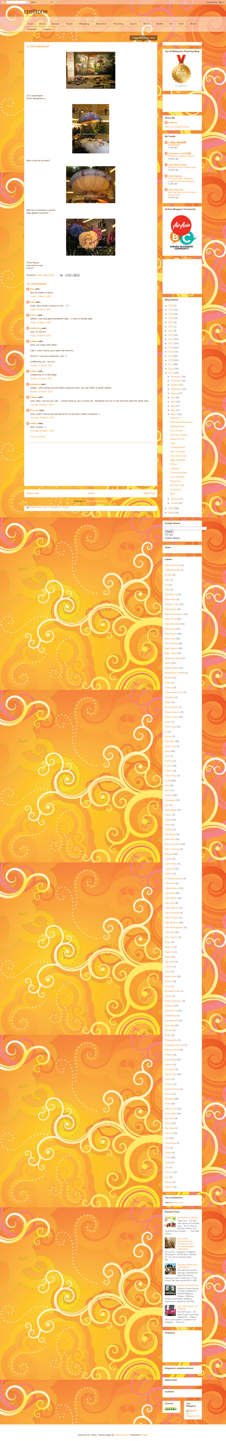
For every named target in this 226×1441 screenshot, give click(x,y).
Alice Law (34, 410)
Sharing (168, 1094)
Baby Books (170, 609)
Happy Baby (171, 810)
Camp (168, 682)
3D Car (173, 464)
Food (30, 23)
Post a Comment (37, 436)
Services (169, 1084)
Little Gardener (172, 912)
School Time (171, 1074)
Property (31, 29)
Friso (167, 785)
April (173, 410)
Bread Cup (175, 481)
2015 (171, 351)
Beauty (55, 23)
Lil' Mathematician (173, 878)
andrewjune (35, 384)
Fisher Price (170, 775)
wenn (32, 289)
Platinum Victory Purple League (182, 167)
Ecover (168, 736)
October (175, 385)
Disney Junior (171, 717)
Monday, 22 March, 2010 (41, 392)
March (174, 414)
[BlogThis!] (69, 275)
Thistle (168, 1152)
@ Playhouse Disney (188, 1217)
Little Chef (170, 903)
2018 (171, 339)
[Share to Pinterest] (78, 275)
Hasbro (168, 815)
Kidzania (169, 854)
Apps (167, 580)
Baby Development (174, 614)
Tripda (168, 1162)
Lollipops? (175, 468)
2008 (171, 512)
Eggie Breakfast (178, 460)
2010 (171, 373)
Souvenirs (169, 1118)
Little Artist (170, 893)
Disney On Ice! (177, 439)
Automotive (170, 599)
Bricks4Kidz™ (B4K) (174, 673)
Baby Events (171, 633)
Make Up (169, 952)
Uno (167, 1177)
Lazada (168, 859)
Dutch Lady (170, 726)
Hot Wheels (170, 834)
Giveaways (170, 800)
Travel (69, 23)
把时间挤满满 (174, 145)
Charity (168, 687)
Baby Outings (171, 643)
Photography (171, 1040)
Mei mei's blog (177, 485)
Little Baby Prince (177, 165)
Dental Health (171, 707)
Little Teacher (171, 937)
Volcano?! (175, 418)
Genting (168, 795)
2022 (171, 322)
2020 (171, 331)
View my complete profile (177, 126)
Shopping (84, 23)
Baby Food (170, 638)
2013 (171, 360)
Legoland (169, 868)
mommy (169, 966)
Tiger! (173, 443)
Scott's (168, 1079)
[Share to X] (72, 275)
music (167, 986)
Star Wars (169, 1128)
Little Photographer (174, 927)
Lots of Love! (176, 430)
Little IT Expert (172, 917)
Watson (168, 1182)
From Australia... (178, 477)
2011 (170, 368)
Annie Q (33, 315)
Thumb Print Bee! (178, 472)
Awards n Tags (172, 604)
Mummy (169, 981)
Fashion (169, 761)
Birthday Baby (171, 668)
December (176, 376)
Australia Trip (171, 594)
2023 (171, 318)
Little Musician (172, 922)
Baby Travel (170, 653)
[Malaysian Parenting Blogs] (181, 87)
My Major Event (172, 991)
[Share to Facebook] (75, 275)
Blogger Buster (178, 1202)
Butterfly (169, 677)
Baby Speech (171, 648)
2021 (171, 326)
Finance (47, 29)
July (173, 397)
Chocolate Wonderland (181, 422)
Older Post (149, 493)
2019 (171, 335)
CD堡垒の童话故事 (177, 142)
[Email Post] (61, 275)
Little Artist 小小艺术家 (179, 153)
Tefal (167, 1147)
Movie (193, 23)
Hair (167, 805)
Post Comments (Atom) (96, 501)
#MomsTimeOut (172, 565)
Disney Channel (172, 712)
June (173, 401)
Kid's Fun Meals (172, 844)
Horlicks (168, 829)
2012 (171, 364)
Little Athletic (171, 898)
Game (168, 790)
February (175, 499)
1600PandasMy (172, 570)
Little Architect (171, 888)
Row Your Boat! (177, 451)
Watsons (169, 1187)
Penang (168, 1030)
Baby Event (170, 628)
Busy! (173, 493)
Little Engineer (172, 908)
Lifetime (168, 873)
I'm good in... (176, 489)
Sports (133, 23)
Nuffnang (169, 1005)
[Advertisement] (91, 464)
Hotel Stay (170, 839)
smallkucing (35, 328)
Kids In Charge (172, 849)
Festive (168, 766)
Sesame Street (172, 1089)
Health (159, 23)
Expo (167, 756)
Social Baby (170, 1113)
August (174, 393)
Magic (168, 942)
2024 (171, 314)
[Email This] (66, 275)
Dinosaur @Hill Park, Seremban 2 (188, 1265)
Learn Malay (171, 863)
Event (43, 23)
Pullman (169, 1064)
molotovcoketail (122, 1435)
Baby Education (172, 624)
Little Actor (170, 883)
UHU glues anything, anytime (181, 156)
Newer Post (32, 493)
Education (101, 23)
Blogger (144, 1435)
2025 (171, 309)
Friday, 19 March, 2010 (40, 296)
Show (146, 23)
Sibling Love (171, 1108)
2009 (171, 508)
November (176, 380)
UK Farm (169, 1172)
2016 (171, 347)
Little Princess (175, 189)
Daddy (168, 702)
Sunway (168, 1133)
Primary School (172, 1049)
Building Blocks (177, 426)
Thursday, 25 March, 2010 (42, 418)
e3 (166, 731)
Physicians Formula (174, 1045)
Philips (168, 1035)
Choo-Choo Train (178, 456)
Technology (170, 1143)
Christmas (170, 697)
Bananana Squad (173, 658)
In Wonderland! (177, 447)
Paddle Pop (170, 1015)
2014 (171, 356)
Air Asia (168, 575)
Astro (167, 589)
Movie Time (170, 976)
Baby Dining (170, 619)
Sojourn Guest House (188, 1285)
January (175, 503)
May (173, 406)
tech (181, 23)
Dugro (168, 721)
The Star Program (179, 434)
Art (170, 23)
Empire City (170, 746)
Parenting (118, 23)
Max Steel (169, 961)
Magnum (169, 947)
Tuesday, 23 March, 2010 (41, 405)
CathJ (32, 302)
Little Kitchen (175, 176)
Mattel (168, 956)
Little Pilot (169, 932)
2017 (171, 343)
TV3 (167, 1167)
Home (91, 493)
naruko (168, 996)
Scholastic (170, 1069)
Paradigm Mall (172, 1020)
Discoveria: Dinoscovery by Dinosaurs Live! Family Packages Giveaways (186, 1243)
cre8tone (36, 11)
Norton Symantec (173, 1001)
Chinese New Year (174, 692)
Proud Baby (170, 1059)
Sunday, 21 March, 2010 (41, 365)
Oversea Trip (171, 1010)
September (176, 389)
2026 (171, 305)
